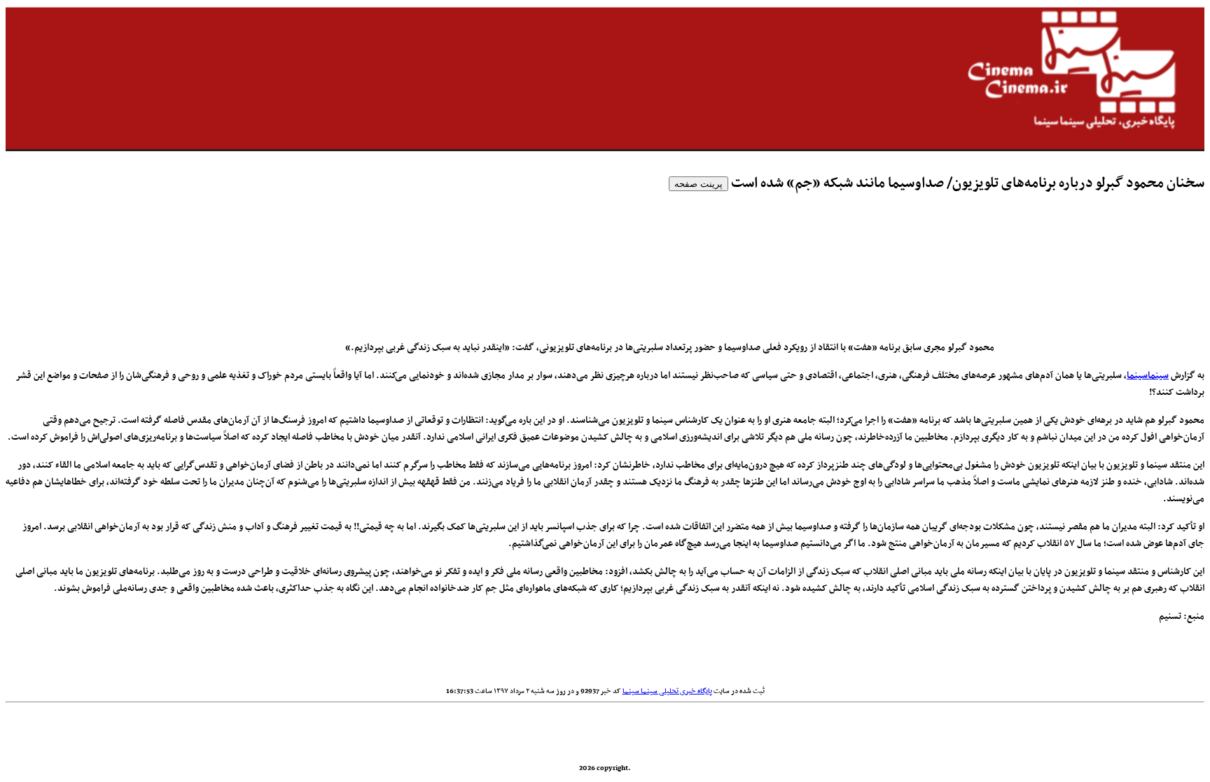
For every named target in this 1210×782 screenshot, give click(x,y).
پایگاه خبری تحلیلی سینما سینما (667, 691)
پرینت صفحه (698, 184)
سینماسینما (1148, 376)
